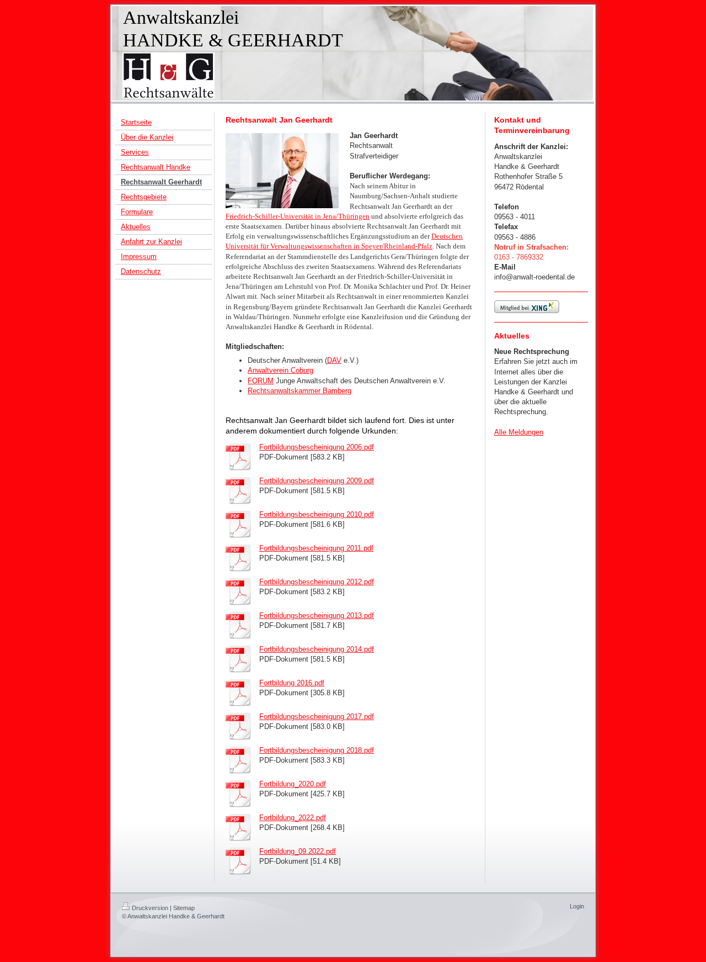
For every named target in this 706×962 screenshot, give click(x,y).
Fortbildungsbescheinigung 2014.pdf (316, 649)
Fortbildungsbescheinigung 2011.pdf (316, 548)
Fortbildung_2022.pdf (292, 817)
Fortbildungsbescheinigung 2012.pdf (316, 582)
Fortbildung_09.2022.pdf (297, 851)
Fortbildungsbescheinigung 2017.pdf (316, 716)
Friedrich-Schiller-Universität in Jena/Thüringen (298, 216)
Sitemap (184, 908)
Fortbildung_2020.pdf (292, 784)
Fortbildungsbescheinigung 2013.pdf (316, 615)
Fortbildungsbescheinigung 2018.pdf (316, 750)
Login (577, 906)
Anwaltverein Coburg (280, 370)
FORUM (261, 381)
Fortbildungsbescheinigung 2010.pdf (316, 514)
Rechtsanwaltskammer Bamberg (299, 391)
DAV (334, 360)
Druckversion (150, 908)
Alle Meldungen (518, 432)
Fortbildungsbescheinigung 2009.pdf (316, 481)
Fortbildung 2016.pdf (291, 683)
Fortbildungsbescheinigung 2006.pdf (316, 447)
